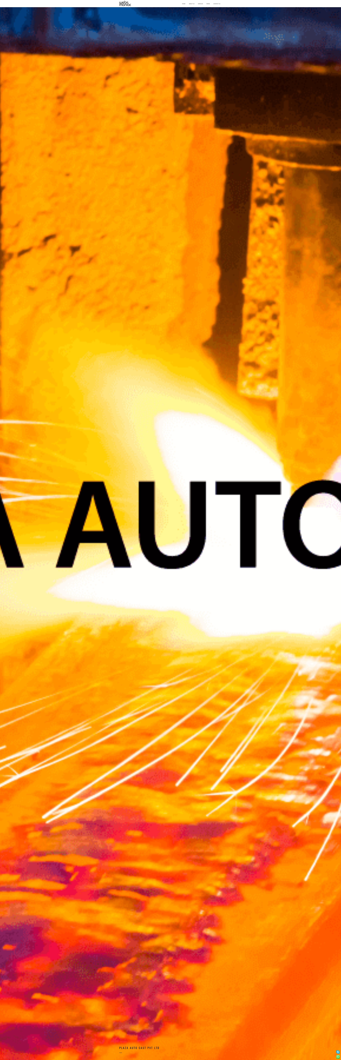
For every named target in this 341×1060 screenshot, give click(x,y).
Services (200, 3)
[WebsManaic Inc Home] (125, 3)
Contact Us (216, 3)
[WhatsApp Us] (338, 1057)
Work (208, 3)
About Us (191, 3)
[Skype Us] (338, 1052)
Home (183, 3)
